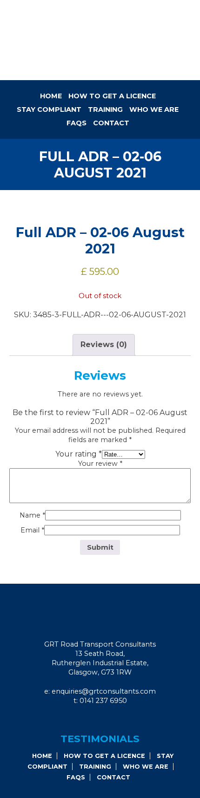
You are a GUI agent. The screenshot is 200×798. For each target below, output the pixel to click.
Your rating (78, 454)
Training (105, 109)
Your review (100, 463)
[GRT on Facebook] (90, 719)
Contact (111, 123)
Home (51, 96)
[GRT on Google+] (103, 719)
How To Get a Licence (112, 96)
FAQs (77, 123)
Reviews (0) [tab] (103, 344)
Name (32, 515)
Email (32, 530)
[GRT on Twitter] (115, 719)
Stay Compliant (49, 109)
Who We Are (154, 109)
